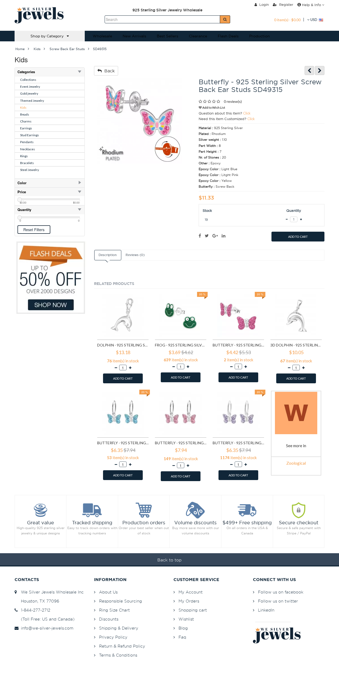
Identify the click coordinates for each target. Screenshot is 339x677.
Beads (24, 114)
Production (259, 36)
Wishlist (186, 619)
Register (285, 4)
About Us (108, 592)
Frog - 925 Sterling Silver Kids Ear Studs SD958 (180, 345)
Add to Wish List (213, 107)
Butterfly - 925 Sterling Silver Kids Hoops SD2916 (238, 443)
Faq (182, 637)
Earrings (26, 128)
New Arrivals (134, 36)
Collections (28, 80)
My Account (191, 592)
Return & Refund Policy (122, 646)
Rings (24, 156)
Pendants (27, 142)
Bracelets (27, 163)
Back (108, 70)
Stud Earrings (29, 135)
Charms (26, 121)
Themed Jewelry (32, 101)
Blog (183, 628)
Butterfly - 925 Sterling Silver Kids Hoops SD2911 (123, 443)
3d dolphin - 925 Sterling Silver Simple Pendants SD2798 (296, 345)
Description (108, 255)
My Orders (189, 601)
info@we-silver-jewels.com (45, 628)
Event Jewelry (30, 87)
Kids (23, 107)
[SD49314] (309, 70)
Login (263, 4)
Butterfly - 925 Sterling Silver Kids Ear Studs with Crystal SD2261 (238, 345)
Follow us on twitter (278, 601)
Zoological (296, 462)
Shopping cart (193, 610)
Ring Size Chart (114, 610)
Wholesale (102, 36)
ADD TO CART (298, 237)
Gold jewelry (29, 93)
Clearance (198, 36)
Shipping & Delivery (118, 628)
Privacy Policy (113, 637)
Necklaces (27, 149)
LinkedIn (266, 610)
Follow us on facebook (280, 592)
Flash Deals (228, 36)
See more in (296, 445)
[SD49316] (319, 70)
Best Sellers (167, 36)
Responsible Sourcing (120, 601)
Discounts (108, 619)
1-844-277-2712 (34, 610)
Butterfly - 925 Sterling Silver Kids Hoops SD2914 (180, 443)
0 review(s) (233, 101)
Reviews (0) (135, 255)
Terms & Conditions (118, 655)
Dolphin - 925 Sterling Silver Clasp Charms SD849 (123, 345)
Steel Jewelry (29, 170)
